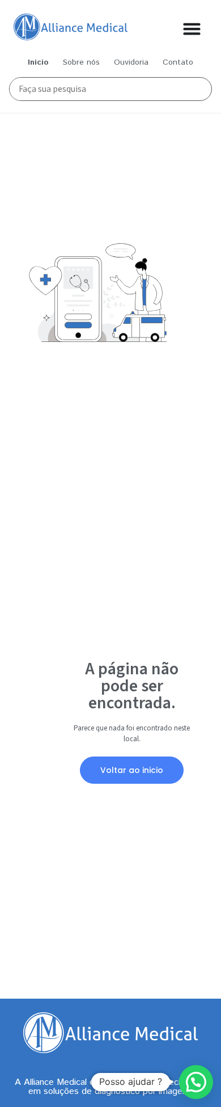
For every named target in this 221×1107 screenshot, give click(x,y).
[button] (196, 1082)
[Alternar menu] (191, 28)
